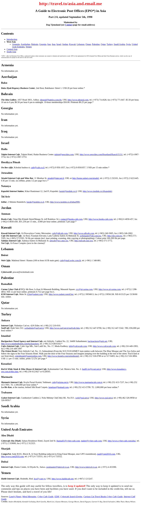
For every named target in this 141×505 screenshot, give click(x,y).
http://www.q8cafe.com (84, 233)
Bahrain (34, 44)
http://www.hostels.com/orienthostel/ (63, 356)
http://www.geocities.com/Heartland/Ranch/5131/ (101, 154)
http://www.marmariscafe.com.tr (88, 382)
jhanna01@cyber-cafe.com (68, 441)
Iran (49, 44)
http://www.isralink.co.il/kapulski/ (97, 191)
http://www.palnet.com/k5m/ (61, 294)
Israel (58, 44)
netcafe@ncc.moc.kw (59, 241)
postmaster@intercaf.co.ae (57, 467)
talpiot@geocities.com (64, 154)
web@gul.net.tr (82, 398)
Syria (128, 44)
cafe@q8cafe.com (60, 233)
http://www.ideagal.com (78, 100)
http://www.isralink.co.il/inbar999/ (65, 202)
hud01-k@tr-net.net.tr (91, 369)
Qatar (103, 44)
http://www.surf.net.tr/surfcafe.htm (65, 328)
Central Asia (12, 49)
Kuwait (72, 44)
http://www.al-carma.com (110, 289)
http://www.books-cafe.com (101, 219)
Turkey (110, 44)
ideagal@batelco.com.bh (51, 100)
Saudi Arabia (119, 44)
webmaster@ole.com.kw (90, 236)
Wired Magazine (29, 496)
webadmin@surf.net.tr (34, 328)
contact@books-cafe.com (71, 219)
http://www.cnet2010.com (12, 456)
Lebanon (80, 44)
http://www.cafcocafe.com (104, 346)
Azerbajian (25, 44)
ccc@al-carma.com (84, 289)
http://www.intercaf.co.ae (86, 467)
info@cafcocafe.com (78, 346)
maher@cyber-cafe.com (91, 441)
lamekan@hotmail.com (58, 387)
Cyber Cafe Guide (45, 496)
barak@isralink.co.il (68, 191)
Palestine (96, 44)
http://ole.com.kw (114, 236)
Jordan (65, 44)
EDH (57, 496)
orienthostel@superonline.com (28, 356)
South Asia (11, 52)
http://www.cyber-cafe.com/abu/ (122, 441)
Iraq (53, 44)
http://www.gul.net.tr (104, 398)
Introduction (12, 39)
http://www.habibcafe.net (63, 479)
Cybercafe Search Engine (71, 496)
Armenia (16, 44)
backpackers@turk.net (97, 341)
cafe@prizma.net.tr (60, 382)
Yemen (29, 47)
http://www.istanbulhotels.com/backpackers (20, 344)
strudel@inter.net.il (56, 178)
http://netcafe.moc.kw (83, 241)
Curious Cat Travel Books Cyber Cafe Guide (103, 496)
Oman (88, 44)
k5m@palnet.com (35, 294)
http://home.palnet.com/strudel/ (85, 178)
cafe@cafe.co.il (37, 167)
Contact (68, 25)
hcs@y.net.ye (40, 479)
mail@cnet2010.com (106, 454)
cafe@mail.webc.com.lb (70, 260)
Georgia (42, 44)
